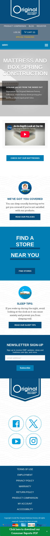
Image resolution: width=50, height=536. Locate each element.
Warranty (25, 486)
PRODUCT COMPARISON (15, 26)
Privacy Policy (25, 481)
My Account (25, 504)
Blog (31, 26)
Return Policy (25, 492)
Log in (17, 32)
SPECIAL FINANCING (25, 37)
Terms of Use (25, 469)
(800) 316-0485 (32, 521)
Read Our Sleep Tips (25, 325)
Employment (25, 475)
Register (41, 26)
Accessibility (25, 509)
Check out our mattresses (25, 158)
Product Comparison (25, 498)
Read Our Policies (25, 217)
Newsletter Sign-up (25, 345)
